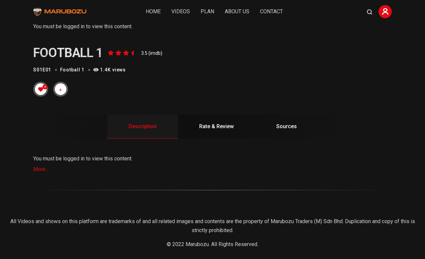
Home (153, 11)
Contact (271, 11)
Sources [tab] (286, 126)
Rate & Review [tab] (216, 126)
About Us (237, 11)
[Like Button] (41, 89)
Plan (207, 11)
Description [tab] (142, 126)
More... (40, 169)
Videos (180, 11)
